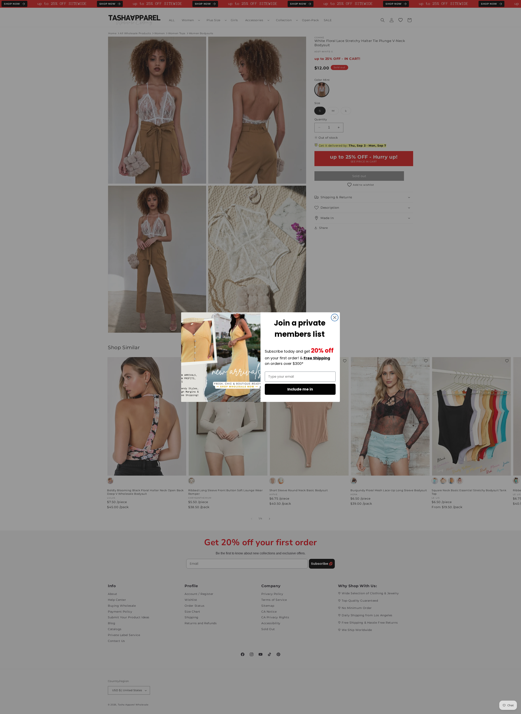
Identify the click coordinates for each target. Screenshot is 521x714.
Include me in (300, 389)
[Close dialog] (334, 317)
